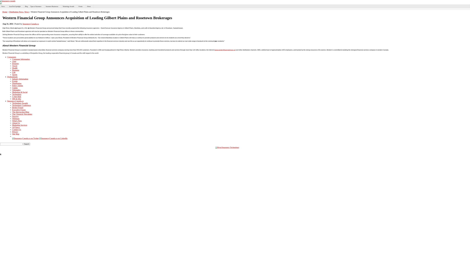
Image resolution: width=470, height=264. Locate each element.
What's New (17, 121)
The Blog (20, 112)
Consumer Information (21, 59)
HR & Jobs (16, 99)
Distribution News (16, 12)
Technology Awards (68, 6)
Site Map (15, 134)
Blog (26, 6)
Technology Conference (21, 105)
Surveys (15, 116)
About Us (16, 123)
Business (15, 70)
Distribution (16, 83)
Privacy (15, 132)
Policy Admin (17, 86)
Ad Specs (16, 127)
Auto (14, 61)
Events (80, 6)
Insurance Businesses (52, 6)
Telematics (16, 90)
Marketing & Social (19, 92)
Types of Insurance (35, 6)
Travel (14, 66)
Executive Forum (19, 110)
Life (13, 72)
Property (15, 64)
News (3, 6)
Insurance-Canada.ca (31, 24)
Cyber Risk (16, 97)
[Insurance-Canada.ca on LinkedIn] (53, 138)
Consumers (11, 57)
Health (14, 68)
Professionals (12, 77)
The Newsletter (22, 114)
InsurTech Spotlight (15, 6)
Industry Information (20, 79)
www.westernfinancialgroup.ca (225, 50)
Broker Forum (17, 108)
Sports (14, 75)
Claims (15, 88)
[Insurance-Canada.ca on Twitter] (25, 138)
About (89, 6)
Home (4, 12)
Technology (16, 94)
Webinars (15, 119)
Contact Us (16, 130)
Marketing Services (19, 125)
